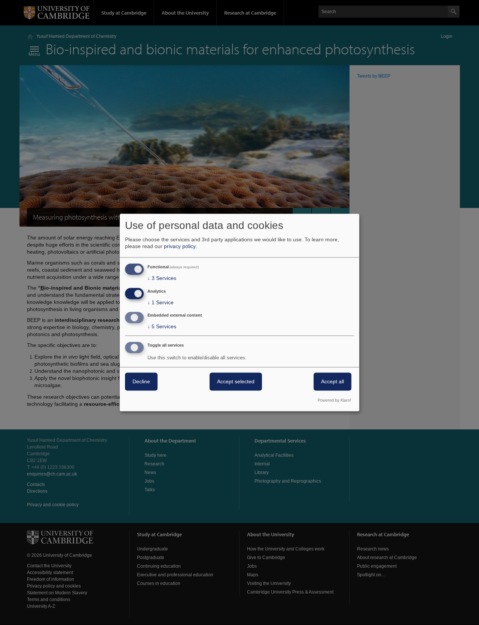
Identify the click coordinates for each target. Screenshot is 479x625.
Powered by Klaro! (334, 400)
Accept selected (235, 382)
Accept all (332, 382)
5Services (161, 327)
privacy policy (180, 246)
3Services (161, 278)
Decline (141, 382)
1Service (160, 302)
